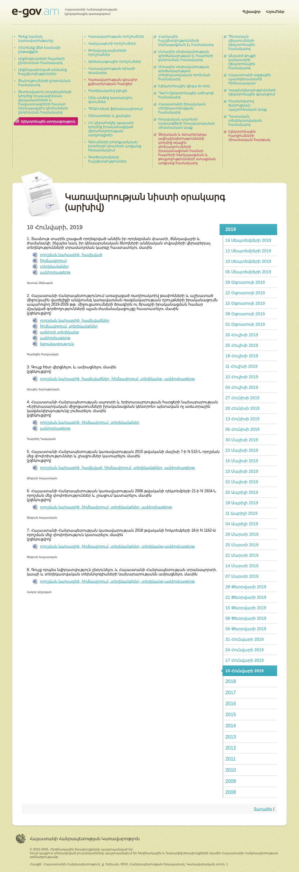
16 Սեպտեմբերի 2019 (248, 240)
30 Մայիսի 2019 (241, 439)
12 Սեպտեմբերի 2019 (248, 250)
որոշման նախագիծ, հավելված (71, 255)
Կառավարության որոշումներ (116, 36)
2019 (230, 229)
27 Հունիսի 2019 (242, 397)
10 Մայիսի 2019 (241, 471)
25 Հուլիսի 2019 (241, 345)
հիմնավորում (53, 260)
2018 (230, 681)
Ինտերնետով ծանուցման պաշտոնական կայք (247, 105)
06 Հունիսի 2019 (242, 429)
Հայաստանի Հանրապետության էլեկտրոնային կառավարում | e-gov (64, 13)
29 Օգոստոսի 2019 (245, 282)
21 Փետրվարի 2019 (245, 597)
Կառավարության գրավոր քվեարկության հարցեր (113, 82)
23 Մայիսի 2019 (241, 450)
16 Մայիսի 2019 (241, 460)
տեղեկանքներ (54, 266)
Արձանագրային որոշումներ (114, 61)
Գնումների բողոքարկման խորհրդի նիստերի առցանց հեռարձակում (114, 146)
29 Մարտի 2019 (241, 534)
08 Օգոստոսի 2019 (245, 313)
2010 (230, 770)
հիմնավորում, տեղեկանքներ (69, 326)
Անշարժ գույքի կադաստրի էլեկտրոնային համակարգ (242, 62)
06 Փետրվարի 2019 (245, 628)
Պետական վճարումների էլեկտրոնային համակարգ (241, 42)
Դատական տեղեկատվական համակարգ (245, 120)
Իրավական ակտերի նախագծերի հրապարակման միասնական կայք (186, 123)
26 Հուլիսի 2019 (241, 334)
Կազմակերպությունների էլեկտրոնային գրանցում (252, 92)
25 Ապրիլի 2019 (241, 492)
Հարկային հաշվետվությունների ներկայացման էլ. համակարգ (185, 40)
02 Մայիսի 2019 (241, 481)
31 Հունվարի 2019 (244, 639)
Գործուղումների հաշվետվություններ (107, 159)
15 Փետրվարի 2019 (245, 607)
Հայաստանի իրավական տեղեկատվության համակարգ (182, 108)
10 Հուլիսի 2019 (241, 376)
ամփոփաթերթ (55, 272)
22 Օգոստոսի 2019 (245, 292)
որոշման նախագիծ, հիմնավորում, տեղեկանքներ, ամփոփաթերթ (106, 507)
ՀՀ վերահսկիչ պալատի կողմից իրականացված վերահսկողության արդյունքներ (111, 129)
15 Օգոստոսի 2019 (245, 303)
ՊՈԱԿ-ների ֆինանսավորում (115, 109)
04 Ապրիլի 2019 (241, 523)
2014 (230, 725)
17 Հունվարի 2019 (244, 660)
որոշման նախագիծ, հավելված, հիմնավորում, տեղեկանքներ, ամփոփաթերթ (117, 467)
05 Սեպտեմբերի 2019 (248, 271)
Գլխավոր (251, 10)
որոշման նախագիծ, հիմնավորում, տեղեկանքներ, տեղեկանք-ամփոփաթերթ (117, 546)
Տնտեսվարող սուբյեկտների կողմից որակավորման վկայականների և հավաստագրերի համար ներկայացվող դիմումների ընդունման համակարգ (45, 102)
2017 (230, 692)
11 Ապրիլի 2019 (241, 513)
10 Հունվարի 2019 (244, 670)
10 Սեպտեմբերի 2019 (248, 261)
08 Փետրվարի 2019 (245, 618)
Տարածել (263, 809)
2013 (230, 736)
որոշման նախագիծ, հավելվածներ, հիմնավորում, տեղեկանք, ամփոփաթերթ (117, 379)
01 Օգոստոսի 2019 (245, 324)
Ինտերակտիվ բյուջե (107, 91)
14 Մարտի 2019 (241, 565)
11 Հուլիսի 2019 (241, 366)
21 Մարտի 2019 (241, 555)
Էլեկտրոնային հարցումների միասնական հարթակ (249, 135)
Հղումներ (275, 10)
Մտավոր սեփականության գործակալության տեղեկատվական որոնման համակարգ (184, 73)
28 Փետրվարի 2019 (245, 586)
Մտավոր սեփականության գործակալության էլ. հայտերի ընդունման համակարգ (185, 56)
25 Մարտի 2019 (241, 544)
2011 (230, 759)
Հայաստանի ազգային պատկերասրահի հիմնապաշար (249, 79)
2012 (230, 747)
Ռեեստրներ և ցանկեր (109, 116)
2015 (230, 714)
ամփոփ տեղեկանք (59, 332)
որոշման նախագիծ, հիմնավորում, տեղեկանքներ (89, 422)
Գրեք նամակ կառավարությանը (35, 38)
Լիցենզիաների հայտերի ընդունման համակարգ (41, 61)
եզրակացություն (57, 344)
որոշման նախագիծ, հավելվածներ (74, 320)
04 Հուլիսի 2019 (241, 387)
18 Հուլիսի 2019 (241, 355)
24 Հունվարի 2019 (244, 649)
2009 (230, 781)
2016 (230, 703)
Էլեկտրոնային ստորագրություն (48, 121)
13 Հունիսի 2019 (242, 418)
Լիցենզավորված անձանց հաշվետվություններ (42, 72)
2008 (230, 792)
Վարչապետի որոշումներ (112, 43)
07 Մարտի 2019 (241, 576)
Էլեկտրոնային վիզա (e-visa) (184, 86)
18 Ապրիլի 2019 (241, 502)
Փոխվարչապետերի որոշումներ (107, 52)
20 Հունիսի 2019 (242, 408)
